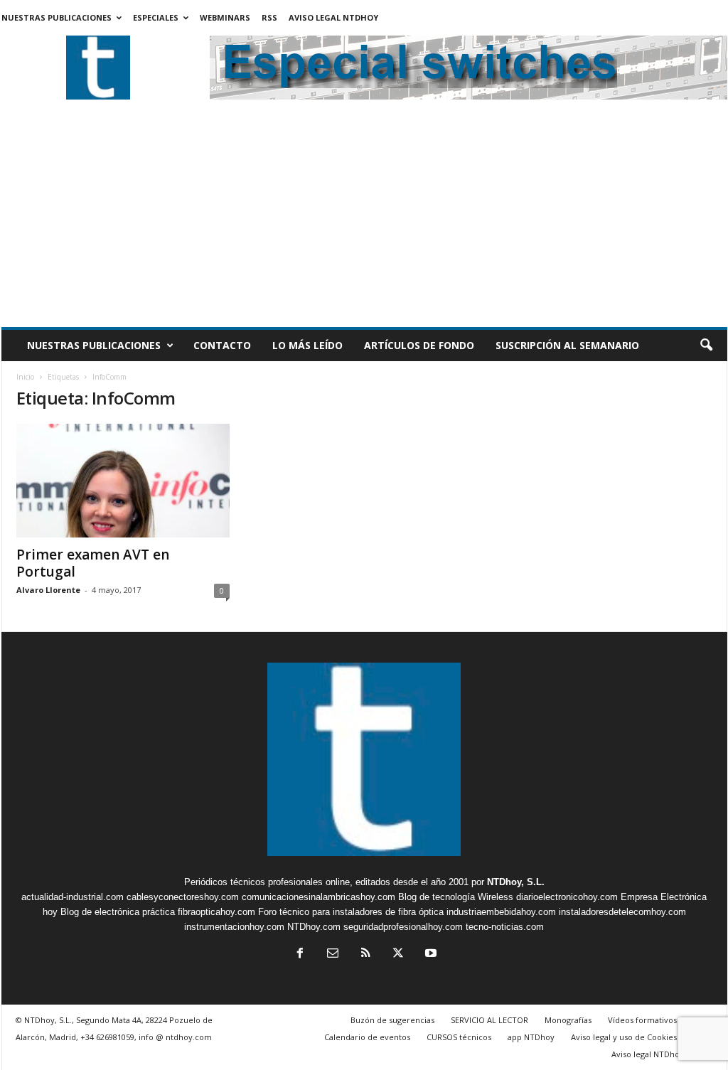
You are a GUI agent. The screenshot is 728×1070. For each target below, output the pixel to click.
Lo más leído (307, 345)
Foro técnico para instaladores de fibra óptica (351, 911)
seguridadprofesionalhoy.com (403, 926)
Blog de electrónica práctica (117, 911)
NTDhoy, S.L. (516, 882)
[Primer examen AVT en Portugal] (123, 480)
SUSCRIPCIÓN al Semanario (567, 345)
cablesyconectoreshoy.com (183, 897)
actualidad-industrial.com (72, 897)
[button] (706, 345)
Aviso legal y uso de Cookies (624, 1037)
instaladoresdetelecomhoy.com (622, 911)
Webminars (225, 17)
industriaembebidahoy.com (501, 911)
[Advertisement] (364, 220)
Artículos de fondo (419, 345)
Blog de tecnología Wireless (455, 897)
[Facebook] (300, 954)
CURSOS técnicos (459, 1037)
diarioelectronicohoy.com (567, 897)
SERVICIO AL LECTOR (489, 1020)
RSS (269, 17)
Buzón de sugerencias (392, 1020)
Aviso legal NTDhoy (333, 17)
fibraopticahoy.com (216, 911)
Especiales (155, 17)
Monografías (568, 1020)
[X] (398, 954)
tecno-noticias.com (505, 926)
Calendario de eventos (367, 1037)
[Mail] (332, 954)
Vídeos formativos (642, 1020)
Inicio (25, 377)
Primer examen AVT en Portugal (92, 563)
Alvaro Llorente (48, 589)
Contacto (222, 345)
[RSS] (365, 954)
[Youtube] (429, 954)
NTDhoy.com (314, 926)
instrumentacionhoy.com (234, 926)
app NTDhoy (531, 1037)
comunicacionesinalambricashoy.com (318, 897)
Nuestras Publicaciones (56, 17)
